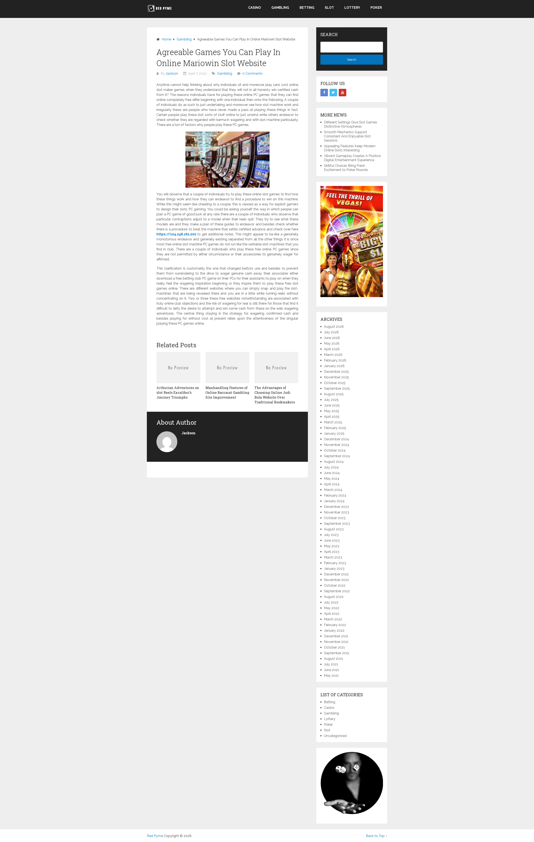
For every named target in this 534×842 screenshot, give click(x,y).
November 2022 (336, 580)
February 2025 (335, 428)
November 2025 (336, 377)
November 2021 (336, 642)
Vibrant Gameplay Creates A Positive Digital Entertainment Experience (352, 158)
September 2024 (337, 456)
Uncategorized (335, 736)
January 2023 (334, 569)
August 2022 (334, 597)
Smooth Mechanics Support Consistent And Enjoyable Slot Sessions (347, 136)
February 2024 (335, 495)
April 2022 (331, 614)
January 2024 (334, 501)
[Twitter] (333, 92)
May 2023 (331, 546)
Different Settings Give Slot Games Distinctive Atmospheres (350, 124)
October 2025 (334, 383)
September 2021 (336, 653)
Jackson (172, 73)
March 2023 (333, 557)
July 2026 (331, 332)
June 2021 (331, 670)
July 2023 (331, 535)
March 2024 (333, 490)
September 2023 (337, 524)
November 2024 (336, 445)
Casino (254, 8)
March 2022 (333, 619)
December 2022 (336, 574)
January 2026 (334, 366)
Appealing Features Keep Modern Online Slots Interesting (349, 148)
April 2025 (331, 417)
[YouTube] (342, 92)
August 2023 (334, 529)
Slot (329, 8)
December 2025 (336, 372)
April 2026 (332, 349)
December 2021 (336, 636)
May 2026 (331, 343)
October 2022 (334, 585)
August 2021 (333, 659)
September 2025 (337, 388)
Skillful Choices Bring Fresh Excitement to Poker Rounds (346, 168)
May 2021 (331, 676)
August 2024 (334, 462)
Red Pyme (155, 836)
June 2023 (332, 540)
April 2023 (331, 552)
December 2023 (336, 507)
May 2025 (331, 411)
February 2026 (335, 360)
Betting (307, 8)
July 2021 (331, 664)
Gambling (280, 8)
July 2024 (331, 467)
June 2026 (332, 338)
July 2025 (331, 400)
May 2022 (331, 608)
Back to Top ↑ (376, 836)
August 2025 (334, 394)
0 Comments (252, 73)
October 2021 (334, 647)
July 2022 (331, 602)
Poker (376, 8)
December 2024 (336, 439)
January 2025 (334, 433)
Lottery (352, 8)
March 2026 (333, 355)
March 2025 (333, 422)
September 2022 (337, 591)
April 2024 (332, 484)
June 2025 (332, 405)
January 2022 (334, 630)
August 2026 (334, 327)
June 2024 (332, 473)
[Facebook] (324, 92)
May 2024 (331, 479)
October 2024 (335, 450)
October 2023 (334, 518)
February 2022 (335, 625)
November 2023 (336, 512)
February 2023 (335, 563)
